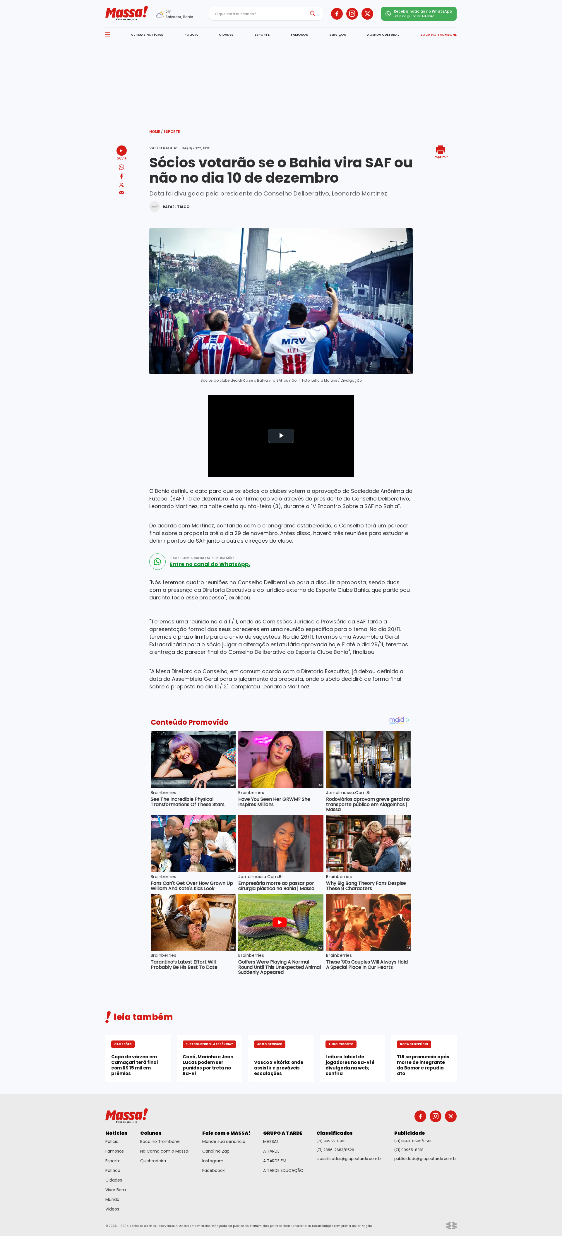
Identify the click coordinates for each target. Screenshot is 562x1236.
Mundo (112, 1199)
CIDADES (226, 34)
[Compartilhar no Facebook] (121, 177)
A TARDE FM (274, 1161)
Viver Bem (115, 1190)
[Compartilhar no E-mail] (121, 192)
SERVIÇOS (337, 34)
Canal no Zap (215, 1151)
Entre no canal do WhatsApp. (210, 564)
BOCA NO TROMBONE (438, 34)
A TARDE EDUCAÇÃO (283, 1170)
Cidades (113, 1180)
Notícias (116, 1133)
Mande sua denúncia (223, 1141)
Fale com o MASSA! (226, 1133)
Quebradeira (153, 1161)
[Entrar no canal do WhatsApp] (157, 561)
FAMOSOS (299, 34)
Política (112, 1170)
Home (156, 131)
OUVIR (121, 158)
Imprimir (441, 157)
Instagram (212, 1161)
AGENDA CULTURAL (383, 34)
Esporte (172, 131)
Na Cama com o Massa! (164, 1151)
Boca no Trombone (160, 1141)
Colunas (151, 1133)
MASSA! (270, 1141)
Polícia (112, 1141)
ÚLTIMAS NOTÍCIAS (147, 34)
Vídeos (112, 1209)
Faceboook (213, 1170)
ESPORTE (262, 34)
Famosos (114, 1151)
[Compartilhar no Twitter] (121, 185)
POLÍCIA (191, 34)
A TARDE (271, 1151)
